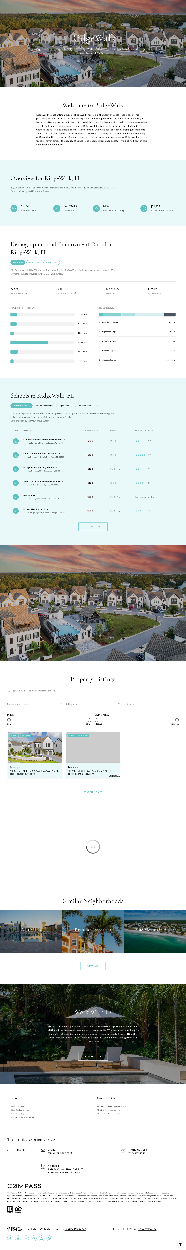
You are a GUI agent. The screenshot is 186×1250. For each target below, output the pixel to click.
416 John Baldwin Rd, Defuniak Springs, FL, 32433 (43, 443)
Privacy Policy (147, 1229)
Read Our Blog (17, 1114)
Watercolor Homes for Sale (109, 1114)
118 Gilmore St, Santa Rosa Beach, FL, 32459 (41, 499)
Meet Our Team (18, 1106)
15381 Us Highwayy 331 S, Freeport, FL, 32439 (41, 471)
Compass (85, 1193)
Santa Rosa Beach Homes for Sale (111, 1106)
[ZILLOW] (41, 1238)
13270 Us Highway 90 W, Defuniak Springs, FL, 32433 (44, 513)
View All (93, 966)
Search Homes (93, 792)
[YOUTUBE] (34, 1238)
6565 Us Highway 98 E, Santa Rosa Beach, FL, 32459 (43, 457)
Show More (93, 526)
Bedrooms (129, 704)
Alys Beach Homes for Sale (108, 1110)
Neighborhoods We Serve (22, 1117)
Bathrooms (71, 704)
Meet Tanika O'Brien (20, 1110)
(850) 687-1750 (136, 1153)
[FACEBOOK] (10, 1238)
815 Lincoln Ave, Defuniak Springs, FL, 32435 (41, 485)
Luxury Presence (75, 1229)
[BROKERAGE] (49, 1238)
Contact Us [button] (93, 1056)
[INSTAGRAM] (18, 1238)
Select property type (18, 704)
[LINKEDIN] (26, 1238)
